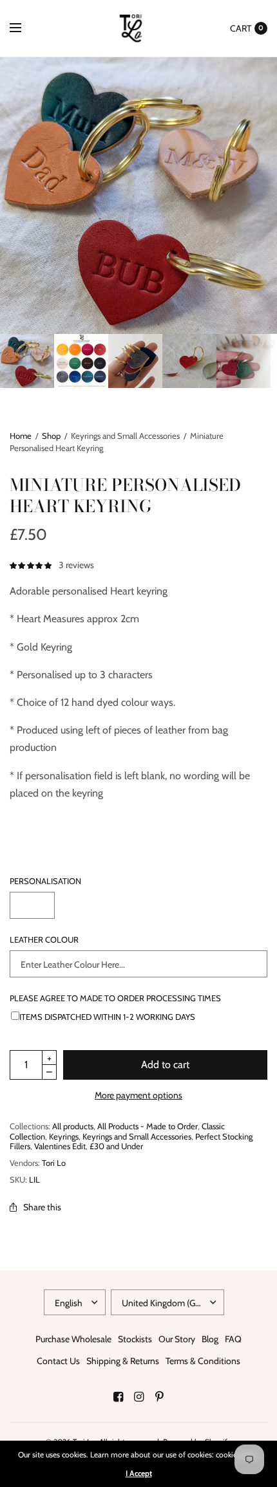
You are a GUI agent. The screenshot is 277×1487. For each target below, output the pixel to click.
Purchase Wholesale (73, 1339)
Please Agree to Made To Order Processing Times (115, 998)
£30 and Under (116, 1146)
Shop (51, 435)
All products (72, 1126)
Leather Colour (44, 940)
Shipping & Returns (122, 1361)
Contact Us (58, 1361)
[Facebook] (118, 1397)
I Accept (139, 1473)
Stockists (135, 1339)
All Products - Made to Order (147, 1126)
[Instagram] (138, 1397)
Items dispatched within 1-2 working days (107, 1016)
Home (21, 435)
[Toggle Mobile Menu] (24, 28)
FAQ (233, 1339)
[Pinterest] (159, 1397)
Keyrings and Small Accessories (136, 1136)
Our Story (176, 1339)
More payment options (138, 1095)
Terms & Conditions (203, 1361)
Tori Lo (54, 1163)
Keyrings (64, 1136)
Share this (42, 1207)
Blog (210, 1339)
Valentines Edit (60, 1146)
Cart (240, 28)
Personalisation (45, 881)
